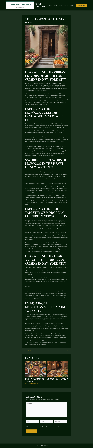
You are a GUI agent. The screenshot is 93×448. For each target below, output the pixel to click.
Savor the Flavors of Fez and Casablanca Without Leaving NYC (34, 380)
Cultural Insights (28, 383)
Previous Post (26, 350)
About (55, 5)
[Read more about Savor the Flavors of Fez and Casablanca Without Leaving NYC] (35, 369)
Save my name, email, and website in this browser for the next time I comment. (47, 426)
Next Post (67, 350)
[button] (67, 5)
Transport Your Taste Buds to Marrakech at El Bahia (57, 379)
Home (50, 5)
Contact (72, 5)
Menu (60, 5)
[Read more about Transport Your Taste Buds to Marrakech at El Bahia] (57, 369)
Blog (65, 5)
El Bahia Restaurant (40, 5)
